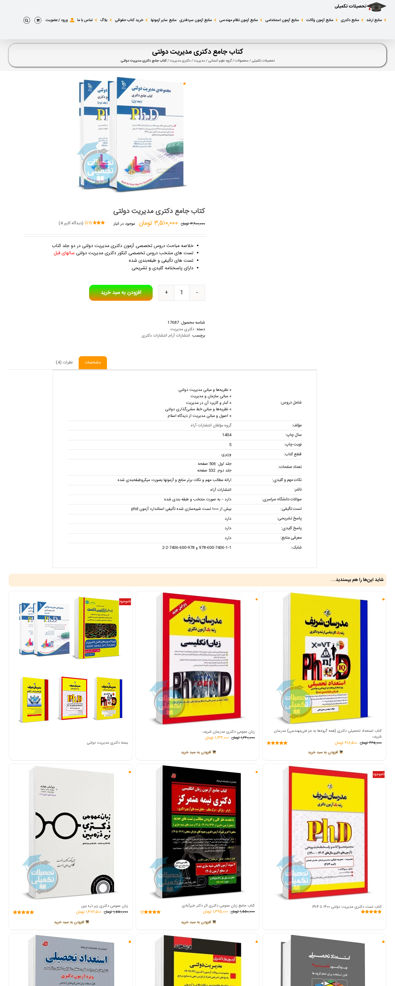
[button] (26, 20)
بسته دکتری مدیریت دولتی (107, 743)
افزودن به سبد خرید (121, 292)
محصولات (241, 61)
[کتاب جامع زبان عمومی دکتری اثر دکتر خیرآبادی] (197, 832)
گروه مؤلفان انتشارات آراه (211, 425)
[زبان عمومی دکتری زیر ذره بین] (70, 832)
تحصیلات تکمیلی (263, 61)
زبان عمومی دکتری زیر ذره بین (104, 906)
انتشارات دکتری (154, 335)
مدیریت (199, 61)
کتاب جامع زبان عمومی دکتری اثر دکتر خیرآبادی (218, 906)
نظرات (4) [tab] (64, 362)
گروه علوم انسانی (220, 61)
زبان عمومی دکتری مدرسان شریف (228, 732)
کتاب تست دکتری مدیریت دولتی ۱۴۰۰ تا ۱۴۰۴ (347, 907)
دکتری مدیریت (180, 61)
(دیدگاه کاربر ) (71, 223)
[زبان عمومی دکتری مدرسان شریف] (197, 659)
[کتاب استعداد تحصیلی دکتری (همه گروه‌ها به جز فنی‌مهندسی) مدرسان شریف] (324, 659)
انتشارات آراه (179, 335)
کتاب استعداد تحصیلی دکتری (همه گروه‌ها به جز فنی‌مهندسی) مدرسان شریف (328, 734)
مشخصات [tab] (93, 362)
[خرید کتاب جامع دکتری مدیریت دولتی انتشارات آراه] (99, 135)
